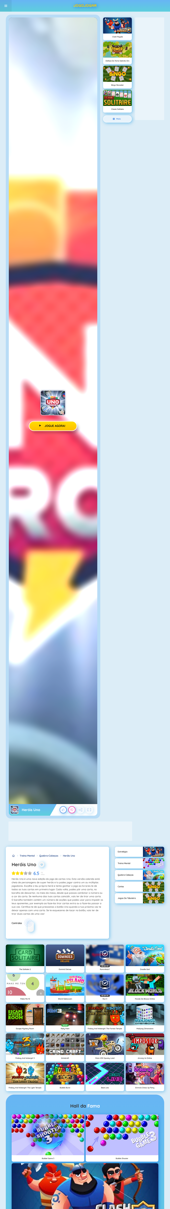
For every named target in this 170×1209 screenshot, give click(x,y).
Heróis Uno (69, 855)
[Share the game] (80, 810)
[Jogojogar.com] (13, 856)
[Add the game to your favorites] (41, 864)
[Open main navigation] (6, 6)
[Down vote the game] (72, 810)
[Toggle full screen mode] (89, 810)
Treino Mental (27, 855)
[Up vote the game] (63, 810)
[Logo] (85, 6)
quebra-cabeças (48, 855)
